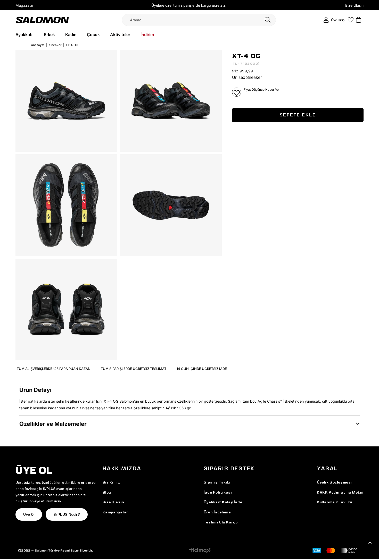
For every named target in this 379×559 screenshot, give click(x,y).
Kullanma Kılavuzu (334, 502)
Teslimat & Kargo (221, 522)
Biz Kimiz (111, 482)
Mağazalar (24, 5)
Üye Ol (28, 514)
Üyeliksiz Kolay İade (223, 502)
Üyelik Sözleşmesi (334, 482)
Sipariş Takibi (217, 482)
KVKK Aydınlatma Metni (340, 492)
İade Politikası (218, 492)
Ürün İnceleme (217, 512)
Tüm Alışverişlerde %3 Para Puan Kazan (53, 369)
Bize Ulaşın (354, 5)
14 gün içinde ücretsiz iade (202, 369)
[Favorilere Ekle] (236, 92)
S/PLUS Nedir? (66, 514)
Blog (107, 492)
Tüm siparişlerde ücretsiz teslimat (133, 369)
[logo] (42, 19)
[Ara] (268, 20)
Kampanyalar (115, 512)
